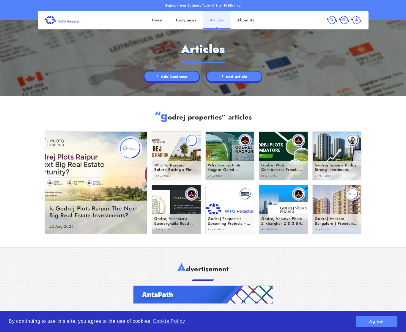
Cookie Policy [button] (169, 321)
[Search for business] (332, 20)
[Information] (344, 20)
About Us (245, 20)
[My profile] (356, 20)
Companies (186, 20)
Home (157, 20)
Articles (217, 20)
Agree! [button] (376, 321)
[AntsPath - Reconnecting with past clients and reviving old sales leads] (203, 294)
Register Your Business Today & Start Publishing (203, 5)
